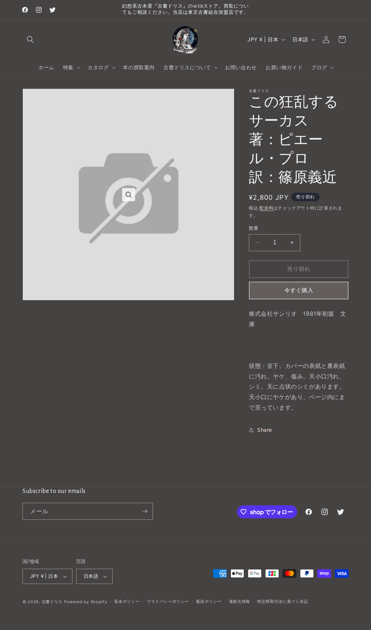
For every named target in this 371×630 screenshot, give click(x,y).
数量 (254, 228)
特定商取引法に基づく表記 (282, 601)
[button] (30, 39)
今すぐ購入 (298, 290)
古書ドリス (52, 601)
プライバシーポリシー (168, 601)
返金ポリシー (126, 601)
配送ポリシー (209, 601)
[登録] (145, 511)
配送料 (266, 208)
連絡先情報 (239, 601)
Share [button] (264, 430)
